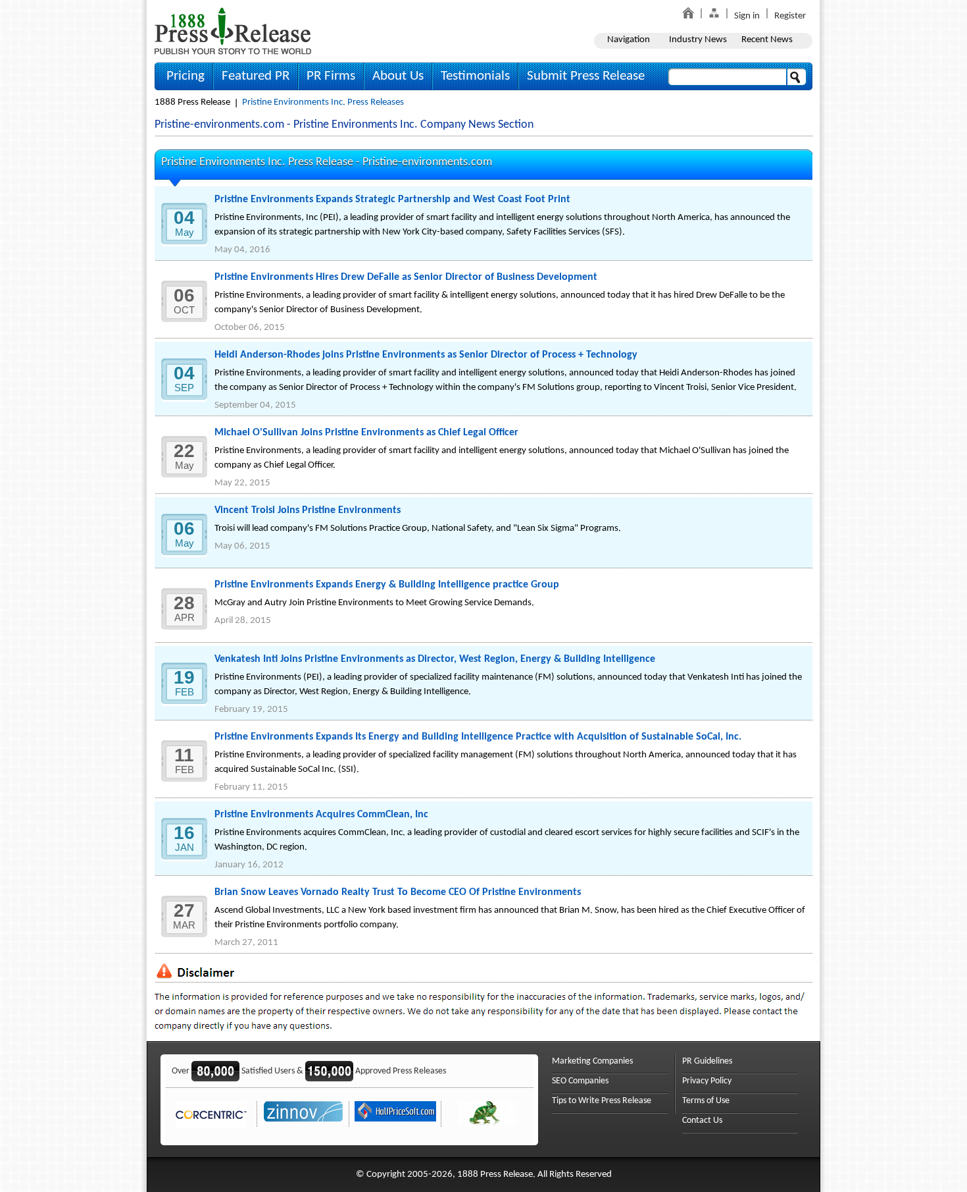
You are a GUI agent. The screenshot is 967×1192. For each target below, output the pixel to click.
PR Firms (331, 76)
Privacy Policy (706, 1081)
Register (790, 16)
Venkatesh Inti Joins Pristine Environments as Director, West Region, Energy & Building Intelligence (434, 659)
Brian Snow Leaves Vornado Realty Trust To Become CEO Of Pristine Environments (397, 892)
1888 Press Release (192, 102)
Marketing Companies (592, 1061)
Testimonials (475, 76)
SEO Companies (580, 1081)
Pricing (185, 76)
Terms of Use (706, 1101)
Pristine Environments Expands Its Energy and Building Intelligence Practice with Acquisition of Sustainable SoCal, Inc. (477, 737)
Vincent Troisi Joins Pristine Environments (307, 510)
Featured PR (255, 76)
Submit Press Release (586, 76)
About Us (398, 76)
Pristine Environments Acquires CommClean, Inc (321, 814)
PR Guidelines (707, 1061)
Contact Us (702, 1120)
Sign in (747, 16)
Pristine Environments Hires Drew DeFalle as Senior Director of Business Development (405, 277)
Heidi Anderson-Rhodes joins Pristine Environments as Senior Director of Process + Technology (425, 355)
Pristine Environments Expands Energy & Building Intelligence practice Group (386, 585)
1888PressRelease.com (233, 31)
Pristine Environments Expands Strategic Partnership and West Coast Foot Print (392, 199)
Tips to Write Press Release (601, 1101)
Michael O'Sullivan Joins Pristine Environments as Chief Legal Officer (366, 432)
